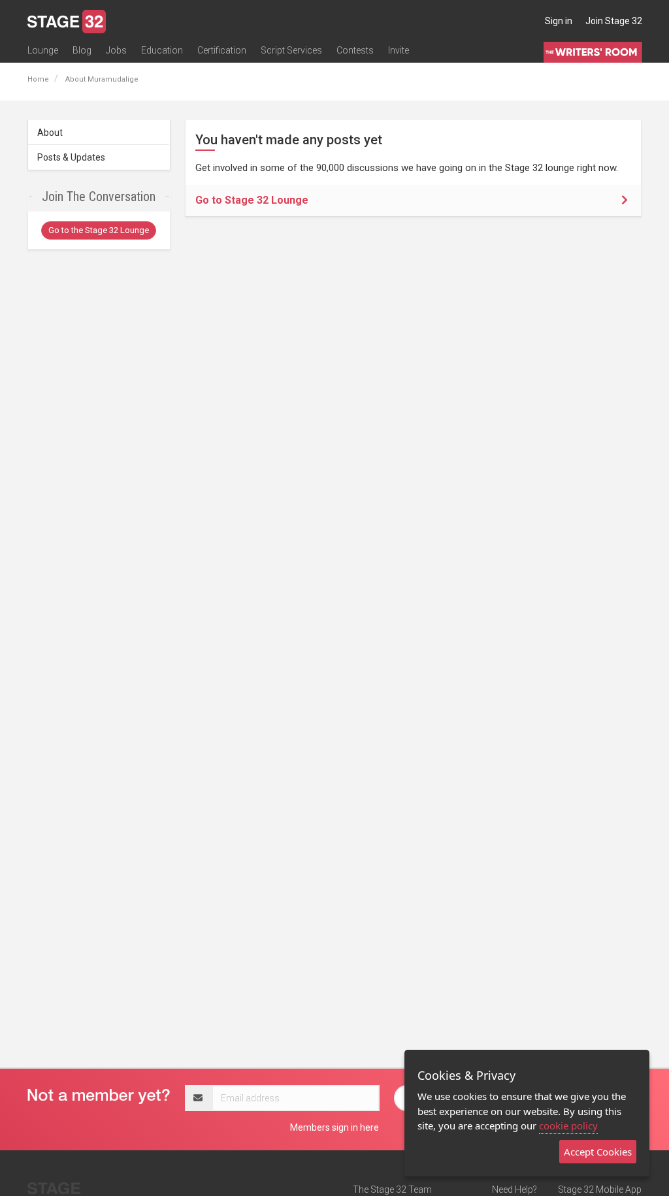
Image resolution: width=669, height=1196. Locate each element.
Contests (355, 50)
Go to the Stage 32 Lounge (98, 230)
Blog (82, 50)
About (50, 132)
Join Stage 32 (613, 21)
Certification (221, 50)
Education (162, 50)
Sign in (558, 21)
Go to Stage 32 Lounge (251, 200)
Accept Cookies (598, 1151)
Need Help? (514, 1189)
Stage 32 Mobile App (600, 1189)
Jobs (116, 50)
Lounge (42, 50)
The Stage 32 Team (392, 1189)
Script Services (291, 50)
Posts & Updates (71, 157)
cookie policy (568, 1125)
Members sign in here (334, 1127)
